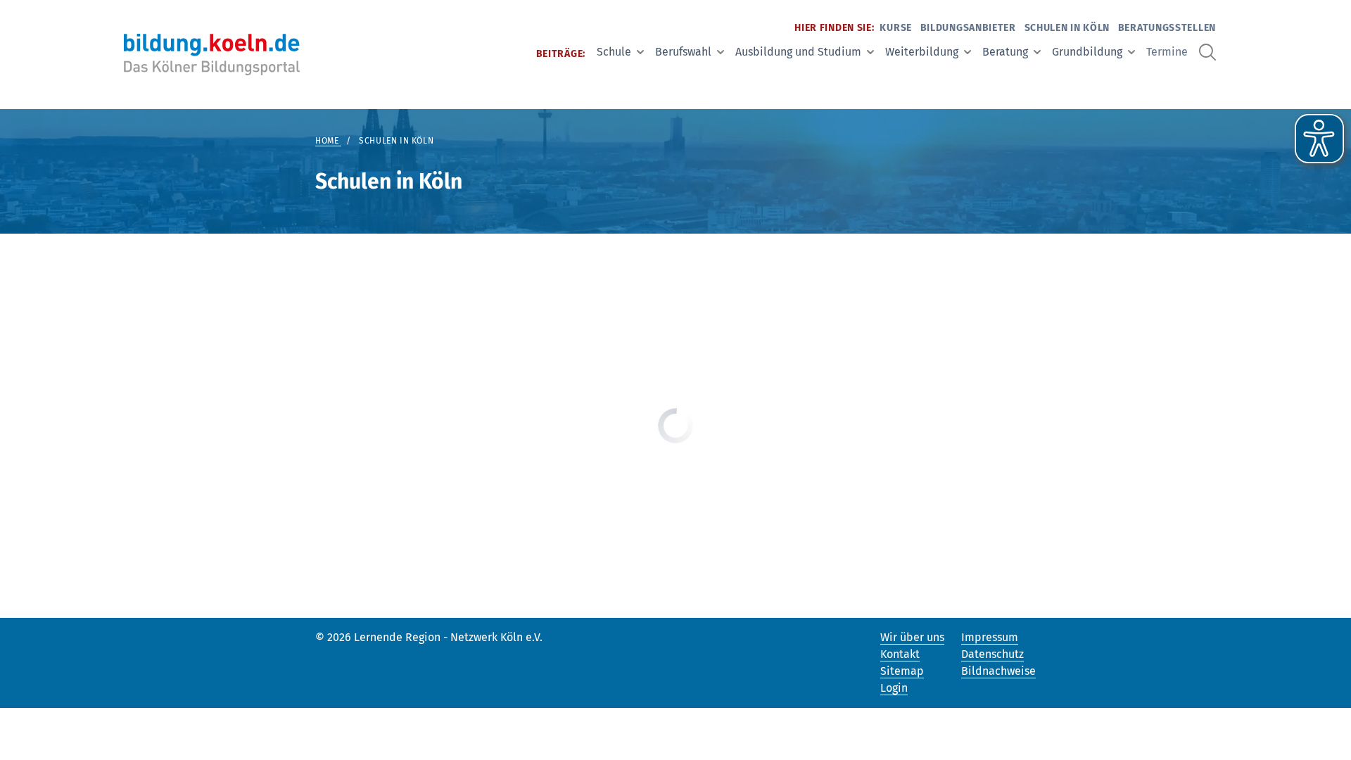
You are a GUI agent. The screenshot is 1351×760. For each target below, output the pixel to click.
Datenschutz (992, 654)
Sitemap (902, 671)
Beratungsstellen (1167, 28)
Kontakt (900, 654)
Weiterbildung (921, 51)
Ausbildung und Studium (798, 51)
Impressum (989, 637)
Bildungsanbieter (968, 28)
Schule (614, 51)
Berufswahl (683, 51)
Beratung (1005, 51)
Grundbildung (1087, 51)
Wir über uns (912, 637)
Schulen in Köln (1067, 28)
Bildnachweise (998, 671)
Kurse (896, 28)
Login (894, 688)
